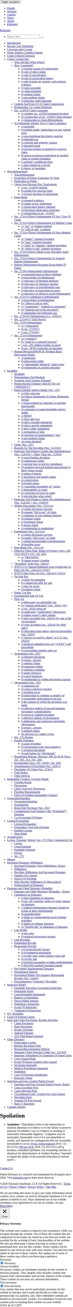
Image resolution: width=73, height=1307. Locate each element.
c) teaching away (30, 692)
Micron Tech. (26, 1146)
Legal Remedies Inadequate (29, 994)
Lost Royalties (22, 939)
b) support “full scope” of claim (38, 512)
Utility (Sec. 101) (23, 444)
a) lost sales (27, 933)
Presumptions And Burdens (29, 377)
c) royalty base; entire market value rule (43, 955)
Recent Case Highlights (20, 46)
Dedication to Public (25, 181)
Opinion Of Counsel (25, 875)
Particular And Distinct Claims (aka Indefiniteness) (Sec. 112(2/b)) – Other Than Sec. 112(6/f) (42, 453)
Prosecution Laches (25, 1042)
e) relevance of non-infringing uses (40, 287)
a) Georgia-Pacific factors (35, 949)
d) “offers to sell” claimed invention (41, 248)
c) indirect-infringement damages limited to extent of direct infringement (45, 909)
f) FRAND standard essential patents (41, 965)
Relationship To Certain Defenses (33, 107)
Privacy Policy (36, 1186)
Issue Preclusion (23, 1026)
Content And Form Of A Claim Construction (39, 104)
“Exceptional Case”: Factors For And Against (39, 1094)
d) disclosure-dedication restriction (40, 210)
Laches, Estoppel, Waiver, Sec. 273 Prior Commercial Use (39, 840)
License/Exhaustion (18, 820)
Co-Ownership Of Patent (28, 817)
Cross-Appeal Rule (25, 1058)
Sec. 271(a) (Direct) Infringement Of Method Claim (43, 222)
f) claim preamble (31, 87)
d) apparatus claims (32, 666)
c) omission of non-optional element (41, 515)
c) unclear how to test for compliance (42, 464)
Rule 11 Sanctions (24, 1103)
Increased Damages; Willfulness (25, 862)
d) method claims (30, 589)
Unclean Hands (23, 782)
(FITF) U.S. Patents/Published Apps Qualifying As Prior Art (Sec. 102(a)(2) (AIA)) (42, 568)
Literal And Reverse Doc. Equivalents (35, 184)
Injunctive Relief (16, 984)
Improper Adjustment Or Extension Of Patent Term (42, 1055)
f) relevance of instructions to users (40, 290)
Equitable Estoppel (24, 849)
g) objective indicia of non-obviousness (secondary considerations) (43, 710)
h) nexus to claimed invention (37, 714)
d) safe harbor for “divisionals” (38, 753)
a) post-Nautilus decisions (35, 457)
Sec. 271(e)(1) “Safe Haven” (30, 319)
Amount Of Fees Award (27, 1100)
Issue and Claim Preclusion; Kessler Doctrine (32, 1020)
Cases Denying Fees (25, 1090)
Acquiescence (15, 836)
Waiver (18, 852)
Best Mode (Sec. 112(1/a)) (29, 547)
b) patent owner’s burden (35, 560)
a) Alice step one (30, 393)
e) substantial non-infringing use (39, 312)
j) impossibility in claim (34, 489)
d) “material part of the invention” (40, 309)
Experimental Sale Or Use (28, 595)
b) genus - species (31, 660)
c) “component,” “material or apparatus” (43, 306)
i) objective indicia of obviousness (40, 717)
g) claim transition (31, 91)
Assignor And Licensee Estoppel (32, 380)
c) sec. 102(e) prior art (33, 608)
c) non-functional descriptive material (42, 136)
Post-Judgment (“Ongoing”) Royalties (35, 981)
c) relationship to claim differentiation (42, 120)
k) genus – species (31, 727)
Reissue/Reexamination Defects (32, 1049)
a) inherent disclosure (33, 656)
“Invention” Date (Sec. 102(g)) (31, 563)
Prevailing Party (23, 1097)
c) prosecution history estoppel (38, 206)
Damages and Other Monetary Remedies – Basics (42, 891)
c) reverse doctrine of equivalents (39, 194)
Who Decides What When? (29, 62)
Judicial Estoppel (23, 1032)
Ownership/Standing (18, 798)
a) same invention (31, 743)
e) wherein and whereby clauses (39, 142)
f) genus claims (29, 525)
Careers (11, 14)
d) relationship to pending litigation (40, 367)
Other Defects (22, 775)
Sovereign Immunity (25, 1065)
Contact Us (6, 1168)
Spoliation (20, 1071)
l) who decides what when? (36, 496)
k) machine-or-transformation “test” (41, 435)
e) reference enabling (33, 669)
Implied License (23, 830)
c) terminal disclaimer (33, 750)
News (10, 17)
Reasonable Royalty (25, 946)
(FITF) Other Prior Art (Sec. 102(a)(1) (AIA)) (39, 573)
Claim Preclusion (23, 1023)
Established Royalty (25, 942)
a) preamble (27, 126)
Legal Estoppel (22, 846)
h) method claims (30, 94)
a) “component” (30, 325)
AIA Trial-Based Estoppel (28, 1036)
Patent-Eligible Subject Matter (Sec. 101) (37, 390)
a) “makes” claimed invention (37, 239)
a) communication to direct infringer (41, 274)
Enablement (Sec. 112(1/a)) (29, 531)
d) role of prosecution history (37, 78)
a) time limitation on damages (37, 897)
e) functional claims (32, 521)
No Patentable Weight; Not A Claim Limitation (40, 123)
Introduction (14, 42)
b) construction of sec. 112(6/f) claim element (46, 116)
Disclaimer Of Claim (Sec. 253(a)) (33, 769)
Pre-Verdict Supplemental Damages (34, 968)
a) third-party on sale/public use (38, 602)
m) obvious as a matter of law (37, 734)
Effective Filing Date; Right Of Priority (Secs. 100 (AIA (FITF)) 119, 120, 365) (42, 552)
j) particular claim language (36, 100)
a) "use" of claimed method (36, 226)
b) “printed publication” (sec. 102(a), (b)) (44, 605)
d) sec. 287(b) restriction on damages (41, 348)
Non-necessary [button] (8, 1282)
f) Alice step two (30, 419)
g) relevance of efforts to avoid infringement (45, 293)
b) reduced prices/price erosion (38, 936)
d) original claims (31, 518)
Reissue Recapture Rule (27, 1045)
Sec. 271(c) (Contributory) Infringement (36, 296)
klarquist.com (20, 1177)
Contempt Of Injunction (27, 1010)
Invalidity (12, 370)
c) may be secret (30, 586)
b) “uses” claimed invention (36, 242)
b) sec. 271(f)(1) (30, 329)
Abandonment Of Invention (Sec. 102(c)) (37, 766)
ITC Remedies (15, 1013)
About (10, 21)
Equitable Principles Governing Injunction (37, 987)
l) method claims (30, 730)
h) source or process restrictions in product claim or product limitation (44, 157)
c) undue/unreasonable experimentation (43, 541)
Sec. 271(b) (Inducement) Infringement (36, 271)
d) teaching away (30, 544)
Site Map (51, 1186)
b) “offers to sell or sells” (35, 303)
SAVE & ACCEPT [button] (11, 1305)
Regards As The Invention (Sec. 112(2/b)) (37, 447)
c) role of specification (33, 75)
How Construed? (23, 65)
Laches (18, 843)
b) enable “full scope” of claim (38, 537)
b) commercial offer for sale (36, 582)
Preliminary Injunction (26, 1004)
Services (11, 11)
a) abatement (28, 357)
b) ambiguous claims (32, 460)
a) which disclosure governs (36, 509)
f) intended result (30, 145)
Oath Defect (21, 772)
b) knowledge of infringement (38, 277)
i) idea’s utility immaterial (35, 428)
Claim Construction (18, 59)
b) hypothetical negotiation (36, 952)
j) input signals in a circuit (35, 165)
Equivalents (20, 197)
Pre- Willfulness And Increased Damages (40, 872)
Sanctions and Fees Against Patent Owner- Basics (42, 1084)
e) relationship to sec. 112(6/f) (37, 213)
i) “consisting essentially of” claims (40, 486)
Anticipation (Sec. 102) (27, 653)
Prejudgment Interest (25, 971)
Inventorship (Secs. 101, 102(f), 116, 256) (37, 762)
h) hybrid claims (30, 483)
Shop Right (20, 833)
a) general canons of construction (39, 68)
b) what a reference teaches (36, 689)
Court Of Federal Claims (21, 1016)
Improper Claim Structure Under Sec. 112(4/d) (40, 1052)
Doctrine (23, 1029)
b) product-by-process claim (36, 190)
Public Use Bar (22, 592)
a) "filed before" (30, 557)
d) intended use (29, 139)
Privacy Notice (17, 1186)
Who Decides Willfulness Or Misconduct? (37, 881)
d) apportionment (30, 914)
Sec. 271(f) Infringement (28, 322)
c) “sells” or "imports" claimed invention (43, 245)
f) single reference (31, 672)
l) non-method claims (33, 438)
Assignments (21, 804)
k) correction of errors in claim (38, 492)
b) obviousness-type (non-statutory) (41, 746)
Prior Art (19, 599)
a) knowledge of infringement (37, 300)
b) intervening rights (32, 361)
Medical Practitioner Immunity (31, 1068)
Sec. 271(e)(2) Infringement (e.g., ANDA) (37, 316)
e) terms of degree (31, 473)
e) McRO (26, 415)
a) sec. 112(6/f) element (34, 187)
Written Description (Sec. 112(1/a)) (33, 505)
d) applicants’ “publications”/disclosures (43, 611)
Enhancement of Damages (29, 885)
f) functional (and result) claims (38, 476)
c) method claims (30, 663)
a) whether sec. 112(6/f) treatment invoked (44, 113)
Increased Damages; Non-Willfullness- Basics (39, 865)
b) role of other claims (33, 71)
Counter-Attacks (16, 1106)
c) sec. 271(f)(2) (30, 332)
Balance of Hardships (26, 997)
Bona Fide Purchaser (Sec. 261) (32, 807)
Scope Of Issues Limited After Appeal (35, 1061)
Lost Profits (20, 930)
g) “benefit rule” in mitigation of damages (44, 926)
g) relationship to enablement (37, 528)
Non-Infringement (17, 171)
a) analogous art (30, 685)
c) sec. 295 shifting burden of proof (41, 345)
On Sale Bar (21, 576)
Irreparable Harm (23, 991)
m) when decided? (31, 441)
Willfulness (20, 869)
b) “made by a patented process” (39, 341)
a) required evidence (32, 200)
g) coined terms (29, 480)
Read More (6, 1205)
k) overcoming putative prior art (39, 650)
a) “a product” (29, 338)
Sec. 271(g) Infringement (28, 335)
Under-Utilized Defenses (21, 55)
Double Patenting (24, 740)
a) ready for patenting (33, 579)
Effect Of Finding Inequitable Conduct (35, 795)
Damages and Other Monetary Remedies (30, 888)
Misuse (11, 859)
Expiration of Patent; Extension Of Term (36, 177)
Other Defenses (15, 1039)
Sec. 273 (19, 856)
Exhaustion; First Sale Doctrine (31, 827)
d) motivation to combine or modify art (42, 695)
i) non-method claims (33, 97)
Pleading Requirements (27, 791)
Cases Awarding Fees (26, 1087)
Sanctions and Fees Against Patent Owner (30, 1081)
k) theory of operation (33, 168)
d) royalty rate (29, 959)
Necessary (10, 1263)
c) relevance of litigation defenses (39, 280)
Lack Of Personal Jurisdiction (30, 1074)
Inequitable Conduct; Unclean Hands (28, 779)
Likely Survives (29, 788)
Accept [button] (59, 1202)
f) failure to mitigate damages (37, 923)
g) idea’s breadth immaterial (36, 422)
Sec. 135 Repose (23, 737)
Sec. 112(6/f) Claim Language (31, 110)
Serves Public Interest (26, 1000)
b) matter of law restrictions (36, 203)
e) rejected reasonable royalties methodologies (46, 962)
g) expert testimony (32, 676)
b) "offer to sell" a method (35, 229)
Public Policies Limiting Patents (25, 52)
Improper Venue (23, 1077)
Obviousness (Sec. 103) (27, 682)
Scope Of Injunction (25, 1007)
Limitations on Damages (27, 894)
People (11, 8)
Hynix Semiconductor (43, 1143)
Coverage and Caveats (19, 49)
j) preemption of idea (32, 431)
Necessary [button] (6, 1259)
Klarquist (12, 24)
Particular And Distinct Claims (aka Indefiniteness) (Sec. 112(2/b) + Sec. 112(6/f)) (42, 501)
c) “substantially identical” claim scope (42, 364)
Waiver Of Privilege (25, 878)
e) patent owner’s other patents (38, 615)
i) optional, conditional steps (37, 161)
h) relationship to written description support (46, 679)
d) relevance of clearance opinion (39, 284)
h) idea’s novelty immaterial (36, 425)
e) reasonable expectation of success (41, 698)
